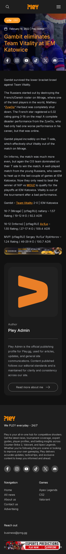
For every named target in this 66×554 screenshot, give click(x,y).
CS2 (41, 494)
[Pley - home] (33, 6)
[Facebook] (7, 60)
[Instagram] (17, 60)
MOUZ (31, 185)
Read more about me (29, 387)
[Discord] (54, 60)
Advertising (11, 509)
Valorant (44, 499)
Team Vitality (24, 203)
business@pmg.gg (15, 532)
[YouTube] (26, 60)
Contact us (11, 504)
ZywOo (10, 107)
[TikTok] (35, 60)
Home (8, 490)
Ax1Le (44, 224)
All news (9, 494)
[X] (45, 60)
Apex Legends (48, 490)
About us (10, 499)
